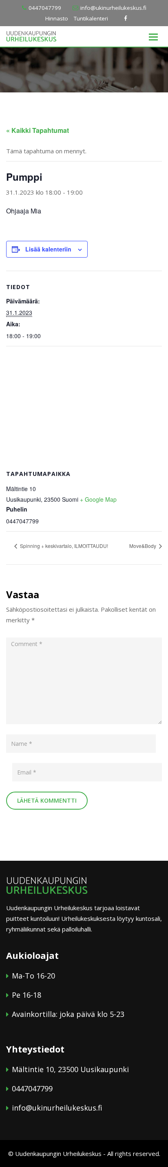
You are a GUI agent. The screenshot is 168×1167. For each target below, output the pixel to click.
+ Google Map (98, 499)
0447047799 (45, 7)
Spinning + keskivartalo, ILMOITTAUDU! (63, 545)
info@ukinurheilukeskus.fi (113, 7)
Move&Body (143, 545)
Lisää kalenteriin (48, 249)
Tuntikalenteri (91, 18)
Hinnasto (56, 18)
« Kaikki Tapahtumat (37, 130)
